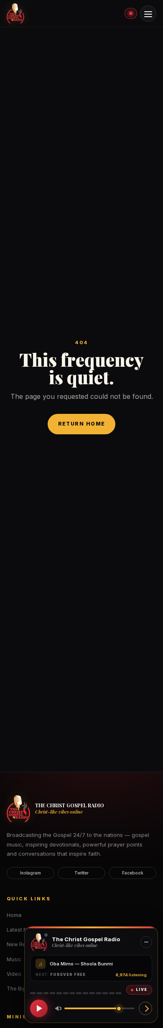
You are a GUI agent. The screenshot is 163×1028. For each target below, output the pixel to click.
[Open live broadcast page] (145, 1008)
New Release (23, 944)
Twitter (81, 872)
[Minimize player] (146, 942)
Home (14, 915)
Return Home (81, 424)
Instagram (30, 872)
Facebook (132, 872)
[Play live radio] (39, 1008)
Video (14, 974)
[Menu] (148, 13)
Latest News (22, 930)
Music (14, 959)
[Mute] (56, 1008)
